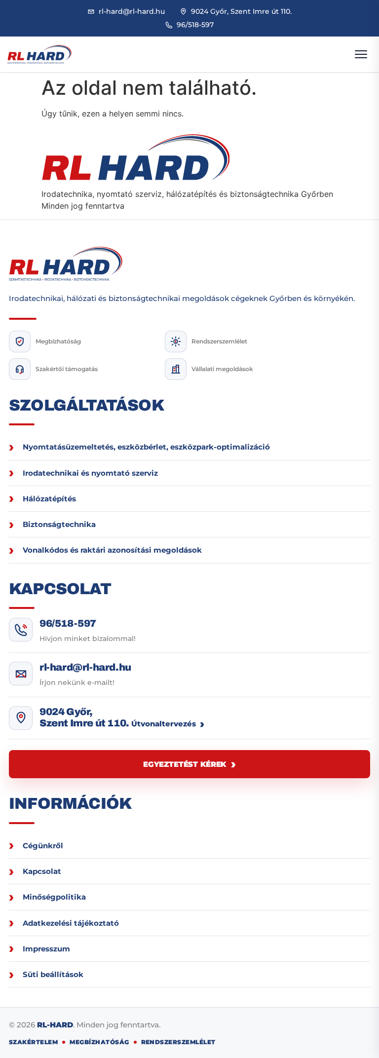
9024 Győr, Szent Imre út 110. (84, 717)
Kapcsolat (42, 871)
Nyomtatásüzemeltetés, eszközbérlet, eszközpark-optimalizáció (146, 447)
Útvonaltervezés (163, 723)
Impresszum (46, 948)
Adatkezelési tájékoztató (71, 923)
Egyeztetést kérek (184, 764)
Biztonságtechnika (59, 524)
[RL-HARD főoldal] (39, 54)
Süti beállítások (53, 974)
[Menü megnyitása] (361, 54)
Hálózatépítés (49, 498)
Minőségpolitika (54, 897)
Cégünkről (43, 845)
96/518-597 (67, 623)
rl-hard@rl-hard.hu (85, 667)
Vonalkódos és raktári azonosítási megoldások (112, 550)
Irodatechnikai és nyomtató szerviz (90, 473)
